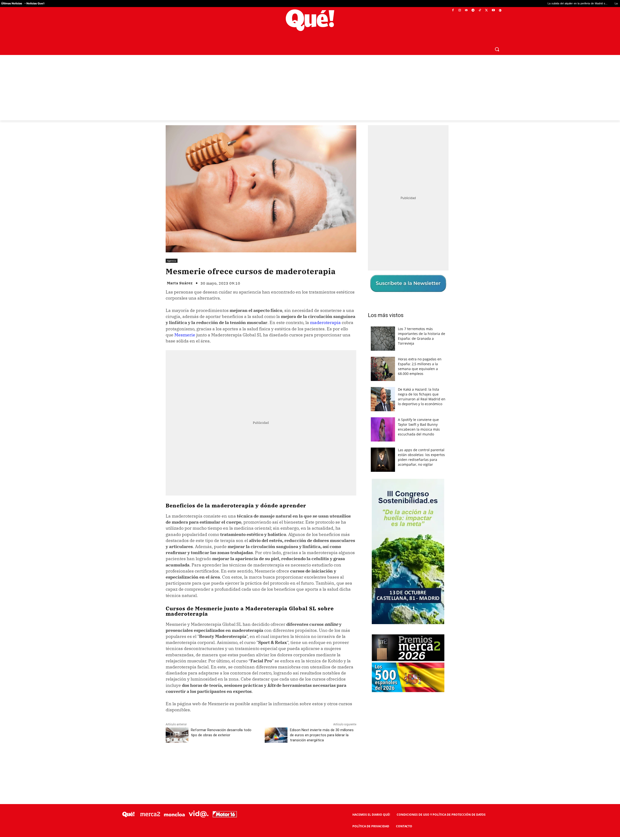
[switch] (370, 417)
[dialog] (310, 418)
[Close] (393, 340)
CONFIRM (277, 489)
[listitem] (310, 406)
